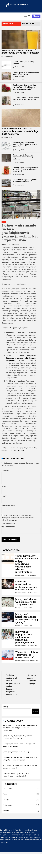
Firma (5, 794)
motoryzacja (28, 23)
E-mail (4, 496)
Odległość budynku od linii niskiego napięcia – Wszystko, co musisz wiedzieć (20, 758)
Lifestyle (6, 799)
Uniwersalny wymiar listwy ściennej (23, 62)
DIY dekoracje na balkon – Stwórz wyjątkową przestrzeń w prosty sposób (26, 99)
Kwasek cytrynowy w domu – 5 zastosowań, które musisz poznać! (21, 51)
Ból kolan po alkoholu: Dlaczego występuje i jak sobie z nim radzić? (20, 766)
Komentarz (6, 470)
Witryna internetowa (8, 505)
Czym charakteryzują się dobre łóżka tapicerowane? (25, 180)
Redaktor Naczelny (20, 575)
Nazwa (4, 486)
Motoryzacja (7, 805)
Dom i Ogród (7, 788)
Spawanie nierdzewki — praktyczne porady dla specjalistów (26, 585)
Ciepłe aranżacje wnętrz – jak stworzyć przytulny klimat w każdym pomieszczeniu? (24, 87)
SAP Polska (21, 450)
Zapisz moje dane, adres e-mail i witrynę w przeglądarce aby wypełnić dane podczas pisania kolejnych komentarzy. (18, 517)
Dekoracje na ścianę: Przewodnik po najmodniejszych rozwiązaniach (26, 75)
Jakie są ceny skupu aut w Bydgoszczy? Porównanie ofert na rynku (17, 737)
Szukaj (5, 707)
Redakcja (4, 244)
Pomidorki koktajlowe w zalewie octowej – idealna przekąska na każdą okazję (25, 169)
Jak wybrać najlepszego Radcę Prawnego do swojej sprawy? (26, 618)
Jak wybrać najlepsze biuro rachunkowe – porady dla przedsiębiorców (24, 637)
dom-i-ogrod (8, 23)
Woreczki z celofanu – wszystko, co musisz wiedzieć (27, 654)
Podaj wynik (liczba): (9, 523)
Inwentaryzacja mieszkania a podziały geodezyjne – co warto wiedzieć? (25, 144)
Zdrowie (6, 811)
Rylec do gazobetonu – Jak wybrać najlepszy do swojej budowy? (23, 157)
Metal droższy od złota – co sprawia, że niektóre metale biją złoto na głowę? (20, 131)
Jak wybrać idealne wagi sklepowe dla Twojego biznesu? (26, 602)
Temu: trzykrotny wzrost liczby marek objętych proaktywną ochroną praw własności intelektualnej (27, 563)
